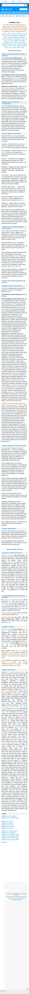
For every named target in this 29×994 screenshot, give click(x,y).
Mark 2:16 (22, 305)
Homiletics (6, 42)
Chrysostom (22, 35)
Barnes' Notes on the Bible (11, 133)
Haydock (15, 41)
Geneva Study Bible (9, 528)
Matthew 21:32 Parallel (8, 832)
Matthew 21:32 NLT (7, 823)
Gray (5, 41)
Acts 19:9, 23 (17, 706)
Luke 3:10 (17, 727)
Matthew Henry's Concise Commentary (10, 102)
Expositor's (21, 37)
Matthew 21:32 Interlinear (9, 816)
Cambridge (14, 35)
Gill (26, 39)
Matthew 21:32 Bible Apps (9, 831)
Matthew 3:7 (10, 304)
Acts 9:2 (8, 706)
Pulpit (18, 46)
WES (18, 47)
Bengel (19, 34)
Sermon (23, 46)
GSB (22, 39)
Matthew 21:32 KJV (7, 828)
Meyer (25, 44)
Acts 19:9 (21, 606)
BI (4, 35)
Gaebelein (17, 39)
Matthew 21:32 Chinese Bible (10, 836)
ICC (12, 42)
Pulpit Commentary (8, 670)
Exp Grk (10, 39)
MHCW (20, 44)
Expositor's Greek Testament (12, 553)
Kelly (19, 42)
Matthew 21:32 (6, 555)
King (23, 42)
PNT (9, 46)
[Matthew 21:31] (2, 444)
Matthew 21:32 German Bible (10, 839)
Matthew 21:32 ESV (7, 825)
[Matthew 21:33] (27, 444)
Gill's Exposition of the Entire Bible (14, 445)
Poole (14, 46)
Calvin (8, 35)
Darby (10, 37)
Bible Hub (4, 842)
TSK (22, 47)
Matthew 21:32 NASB (7, 826)
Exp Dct (4, 39)
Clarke (5, 37)
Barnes (14, 34)
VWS (14, 47)
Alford (9, 34)
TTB (10, 47)
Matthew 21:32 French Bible (9, 838)
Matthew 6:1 (5, 65)
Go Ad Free (3, 990)
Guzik (10, 41)
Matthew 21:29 (22, 90)
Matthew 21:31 (6, 291)
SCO (6, 47)
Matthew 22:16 (5, 603)
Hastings (22, 41)
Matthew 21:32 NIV (7, 821)
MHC (15, 44)
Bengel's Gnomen (8, 626)
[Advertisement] (16, 872)
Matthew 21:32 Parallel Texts (10, 818)
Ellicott (15, 37)
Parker (5, 46)
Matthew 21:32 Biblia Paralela (10, 834)
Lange (4, 44)
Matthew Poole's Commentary (12, 286)
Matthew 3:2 (20, 200)
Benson (25, 34)
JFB (15, 42)
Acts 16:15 (4, 643)
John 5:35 (22, 689)
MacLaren (10, 44)
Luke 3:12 (15, 78)
